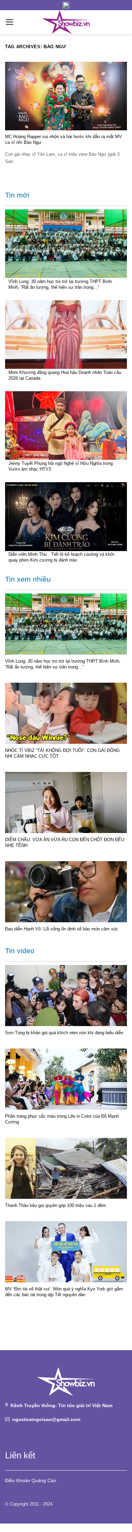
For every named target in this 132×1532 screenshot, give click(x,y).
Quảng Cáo (43, 1480)
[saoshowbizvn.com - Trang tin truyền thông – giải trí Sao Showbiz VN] (66, 22)
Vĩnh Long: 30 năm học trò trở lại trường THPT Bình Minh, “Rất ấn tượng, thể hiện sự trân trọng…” (60, 284)
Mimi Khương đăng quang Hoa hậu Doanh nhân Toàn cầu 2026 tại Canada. (64, 375)
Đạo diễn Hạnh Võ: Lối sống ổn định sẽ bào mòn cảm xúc (61, 928)
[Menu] (9, 22)
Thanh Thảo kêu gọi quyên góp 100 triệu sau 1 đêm (55, 1205)
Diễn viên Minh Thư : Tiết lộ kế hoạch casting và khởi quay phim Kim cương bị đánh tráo (61, 557)
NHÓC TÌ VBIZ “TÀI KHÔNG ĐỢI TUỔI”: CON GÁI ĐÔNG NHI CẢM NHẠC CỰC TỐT (62, 753)
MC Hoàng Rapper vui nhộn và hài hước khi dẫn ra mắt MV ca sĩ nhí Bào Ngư (63, 139)
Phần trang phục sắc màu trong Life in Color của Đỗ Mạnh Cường (62, 1119)
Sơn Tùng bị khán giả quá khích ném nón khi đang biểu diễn (64, 1032)
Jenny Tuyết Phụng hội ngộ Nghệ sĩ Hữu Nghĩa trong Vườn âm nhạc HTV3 (60, 466)
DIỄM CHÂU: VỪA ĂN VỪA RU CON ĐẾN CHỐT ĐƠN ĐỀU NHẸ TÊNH (64, 842)
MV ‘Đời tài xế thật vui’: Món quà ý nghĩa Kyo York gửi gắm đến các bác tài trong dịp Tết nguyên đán (64, 1291)
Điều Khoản (17, 1480)
